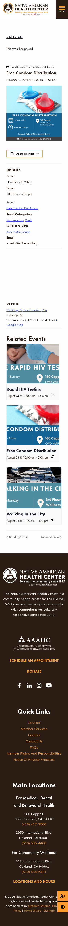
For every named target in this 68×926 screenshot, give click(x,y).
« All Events (14, 37)
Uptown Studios (39, 906)
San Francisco (15, 220)
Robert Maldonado (18, 232)
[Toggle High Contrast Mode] (62, 907)
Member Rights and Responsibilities (34, 753)
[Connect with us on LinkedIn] (29, 685)
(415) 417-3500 (34, 824)
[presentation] (33, 363)
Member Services (34, 729)
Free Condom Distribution (22, 208)
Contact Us (34, 741)
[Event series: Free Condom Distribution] (52, 456)
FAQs (34, 747)
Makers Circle (50, 537)
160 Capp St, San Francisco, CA (26, 310)
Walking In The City (26, 514)
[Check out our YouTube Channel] (48, 685)
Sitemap (49, 910)
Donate (34, 671)
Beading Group (18, 537)
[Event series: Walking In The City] (52, 520)
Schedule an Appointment (34, 660)
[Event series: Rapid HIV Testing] (52, 395)
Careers (34, 735)
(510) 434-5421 (34, 872)
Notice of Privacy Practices (34, 760)
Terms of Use (32, 910)
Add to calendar (25, 153)
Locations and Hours (34, 881)
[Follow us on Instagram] (39, 685)
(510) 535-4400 (34, 843)
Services (34, 723)
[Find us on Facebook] (19, 685)
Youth (28, 220)
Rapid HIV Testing (24, 389)
